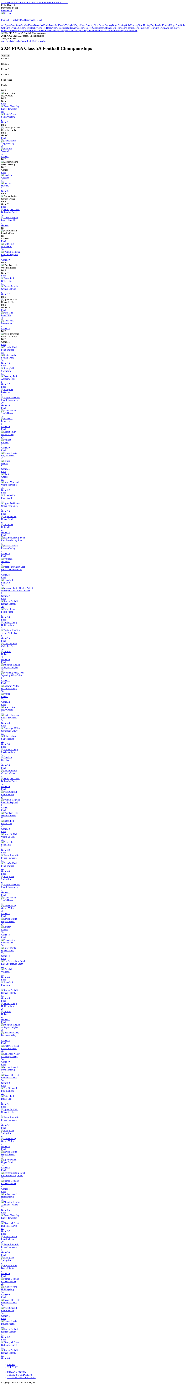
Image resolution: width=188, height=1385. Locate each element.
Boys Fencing (118, 25)
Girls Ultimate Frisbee (26, 30)
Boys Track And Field (144, 28)
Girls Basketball (51, 25)
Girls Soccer (98, 28)
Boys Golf (175, 25)
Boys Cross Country (84, 25)
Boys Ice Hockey (29, 28)
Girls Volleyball (76, 30)
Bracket (17, 41)
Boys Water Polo (91, 30)
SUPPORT (12, 1367)
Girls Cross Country (103, 25)
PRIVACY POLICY (16, 1372)
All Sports (6, 25)
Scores (24, 41)
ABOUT (11, 1364)
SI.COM (5, 2)
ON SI (12, 2)
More (44, 41)
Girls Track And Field (164, 28)
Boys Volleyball (61, 30)
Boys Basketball (36, 25)
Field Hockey (144, 25)
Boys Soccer (86, 28)
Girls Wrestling (130, 30)
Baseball (38, 20)
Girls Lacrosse (73, 28)
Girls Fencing (131, 25)
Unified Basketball (45, 30)
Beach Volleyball (67, 25)
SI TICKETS (21, 2)
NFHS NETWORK (46, 2)
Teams (39, 41)
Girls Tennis (128, 28)
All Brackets (8, 41)
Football (5, 20)
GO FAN (32, 2)
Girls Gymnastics (13, 28)
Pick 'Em (31, 41)
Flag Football (156, 25)
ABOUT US (62, 2)
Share (6, 56)
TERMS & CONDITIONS (20, 1375)
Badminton (16, 25)
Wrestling (119, 30)
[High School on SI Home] (12, 17)
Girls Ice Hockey (45, 28)
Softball (107, 28)
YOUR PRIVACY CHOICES (21, 1377)
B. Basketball (15, 20)
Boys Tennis (116, 28)
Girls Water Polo (107, 30)
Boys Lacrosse (60, 28)
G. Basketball (27, 20)
